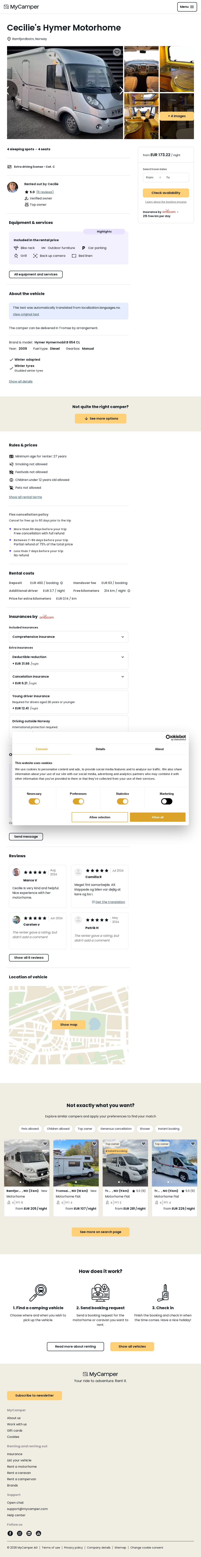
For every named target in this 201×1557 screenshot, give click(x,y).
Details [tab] (100, 749)
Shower (145, 1129)
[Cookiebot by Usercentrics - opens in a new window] (169, 738)
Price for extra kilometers (30, 598)
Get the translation (110, 902)
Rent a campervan (21, 1479)
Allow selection (99, 817)
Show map (68, 1024)
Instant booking (168, 1129)
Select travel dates (155, 169)
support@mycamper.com (27, 1509)
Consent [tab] (42, 749)
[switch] (78, 801)
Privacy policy (73, 1548)
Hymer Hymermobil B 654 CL (57, 342)
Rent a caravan (19, 1473)
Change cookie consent (146, 1548)
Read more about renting (75, 1346)
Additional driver (23, 590)
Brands (12, 1485)
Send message (26, 836)
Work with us (17, 1424)
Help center (16, 1515)
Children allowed (58, 1129)
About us (14, 1418)
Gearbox (72, 348)
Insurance (14, 1454)
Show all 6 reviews (29, 957)
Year (12, 348)
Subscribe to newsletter (34, 1395)
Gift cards (14, 1430)
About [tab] (159, 749)
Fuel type (40, 348)
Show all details (21, 381)
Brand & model (20, 342)
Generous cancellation (116, 1129)
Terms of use (51, 1548)
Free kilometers (86, 590)
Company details (99, 1548)
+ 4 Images (177, 116)
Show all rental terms (25, 497)
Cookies (13, 1437)
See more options (104, 418)
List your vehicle (19, 1460)
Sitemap (120, 1548)
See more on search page (100, 1232)
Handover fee (84, 583)
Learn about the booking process (165, 201)
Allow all (158, 817)
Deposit (15, 583)
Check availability (166, 193)
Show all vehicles (132, 1346)
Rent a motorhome (22, 1466)
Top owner (85, 1129)
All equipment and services (36, 274)
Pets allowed (30, 1129)
